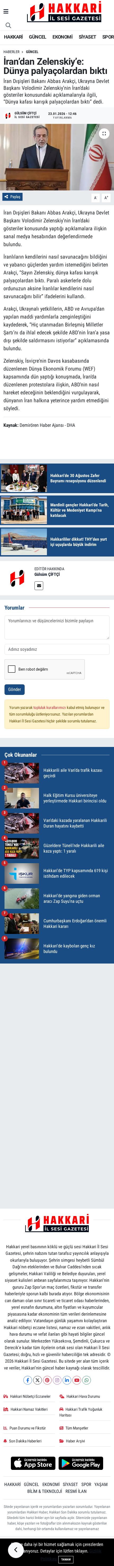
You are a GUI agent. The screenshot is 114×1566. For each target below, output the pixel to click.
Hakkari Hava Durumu (83, 1396)
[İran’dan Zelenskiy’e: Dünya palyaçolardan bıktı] (57, 157)
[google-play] (81, 1464)
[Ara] (8, 25)
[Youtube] (76, 1380)
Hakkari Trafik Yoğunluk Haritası (81, 1412)
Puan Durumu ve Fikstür (28, 1428)
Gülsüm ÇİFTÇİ (47, 574)
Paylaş (15, 196)
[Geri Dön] (16, 1550)
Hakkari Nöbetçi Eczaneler (30, 1396)
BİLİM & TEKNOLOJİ (44, 1491)
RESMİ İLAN (76, 1491)
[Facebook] (27, 1380)
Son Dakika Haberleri (25, 1441)
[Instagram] (57, 1380)
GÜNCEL (37, 37)
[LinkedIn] (67, 1380)
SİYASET (87, 37)
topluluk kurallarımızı (50, 707)
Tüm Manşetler (76, 1428)
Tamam (66, 1559)
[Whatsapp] (86, 1380)
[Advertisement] (57, 1025)
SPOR (108, 37)
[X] (37, 1380)
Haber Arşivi (75, 1441)
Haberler (11, 52)
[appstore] (33, 1464)
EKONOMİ (62, 37)
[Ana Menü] (5, 11)
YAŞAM (101, 1484)
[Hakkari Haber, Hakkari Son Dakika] (64, 11)
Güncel (32, 52)
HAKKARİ (13, 37)
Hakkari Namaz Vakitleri (29, 1409)
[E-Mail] (38, 585)
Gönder (14, 689)
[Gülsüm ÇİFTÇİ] (17, 577)
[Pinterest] (47, 1380)
